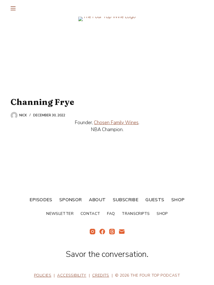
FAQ (111, 213)
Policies (42, 275)
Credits (100, 275)
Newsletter (60, 213)
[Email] (122, 231)
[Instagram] (92, 231)
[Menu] (13, 8)
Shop (178, 200)
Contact (90, 213)
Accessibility (71, 275)
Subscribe (126, 200)
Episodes (41, 200)
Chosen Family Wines (116, 122)
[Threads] (112, 231)
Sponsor (70, 200)
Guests (154, 200)
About (97, 200)
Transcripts (136, 213)
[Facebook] (102, 231)
